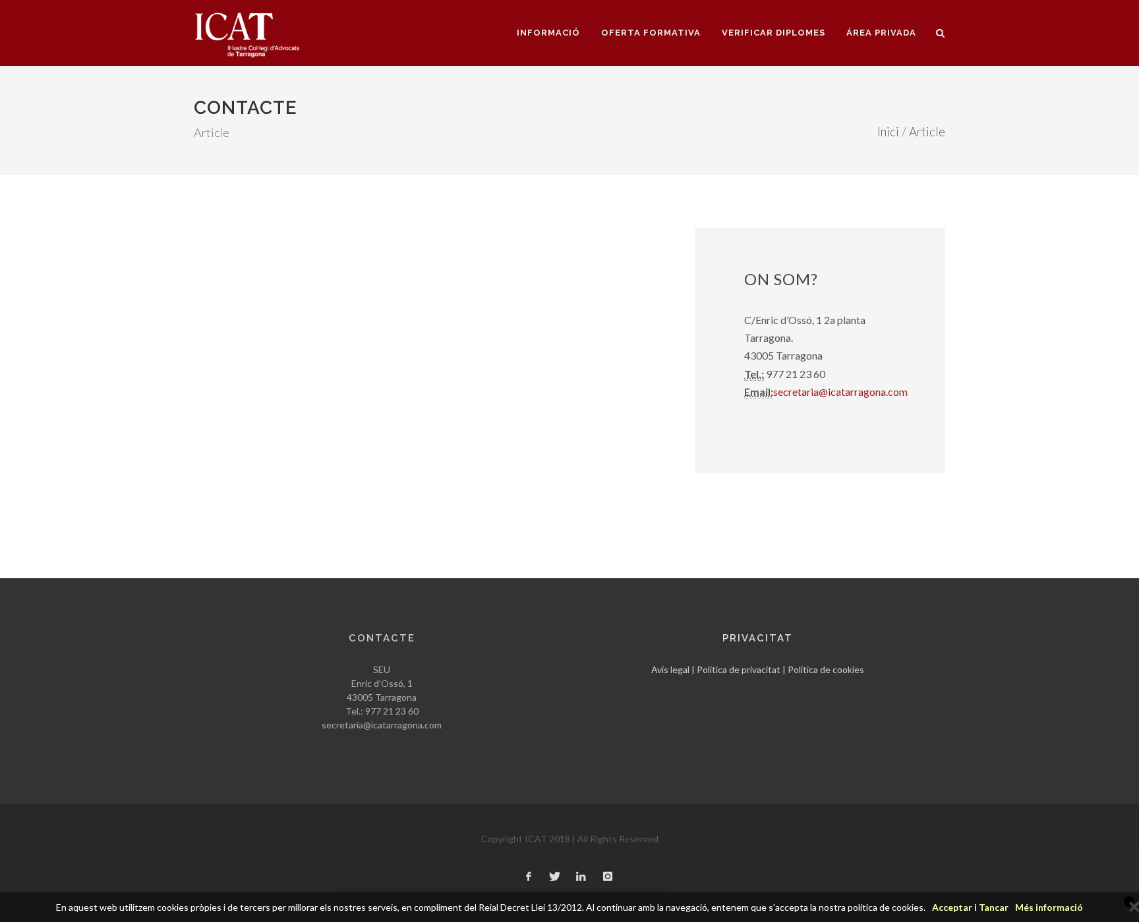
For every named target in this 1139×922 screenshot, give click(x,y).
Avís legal (670, 669)
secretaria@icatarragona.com (840, 391)
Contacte (382, 638)
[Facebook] (528, 877)
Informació (548, 33)
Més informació (1049, 907)
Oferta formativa (651, 33)
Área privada (881, 33)
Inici (888, 131)
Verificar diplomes (773, 33)
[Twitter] (555, 877)
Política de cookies (826, 669)
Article (927, 131)
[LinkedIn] (581, 877)
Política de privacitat (738, 669)
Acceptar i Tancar (970, 907)
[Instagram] (607, 877)
